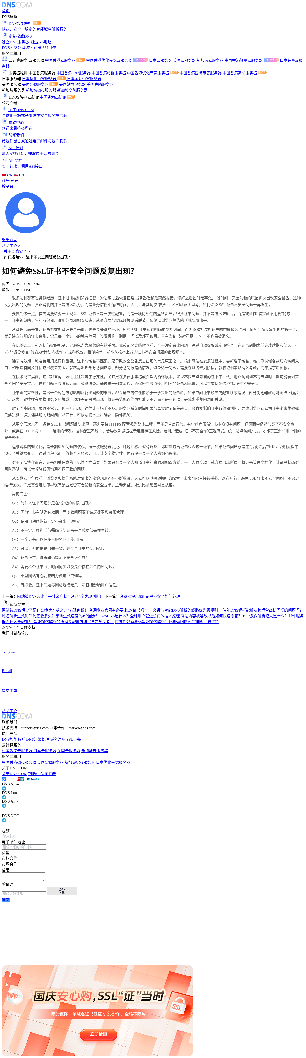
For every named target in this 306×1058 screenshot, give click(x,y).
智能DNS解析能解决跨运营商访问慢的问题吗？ (263, 610)
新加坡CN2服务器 (41, 90)
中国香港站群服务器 (109, 73)
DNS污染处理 (14, 48)
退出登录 (9, 240)
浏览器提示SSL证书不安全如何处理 (150, 596)
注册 (6, 181)
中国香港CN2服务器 (74, 73)
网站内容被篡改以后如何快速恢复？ (211, 616)
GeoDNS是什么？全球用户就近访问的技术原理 (140, 616)
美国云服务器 (185, 60)
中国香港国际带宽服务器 (201, 73)
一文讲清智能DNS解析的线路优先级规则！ (185, 610)
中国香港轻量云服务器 (244, 60)
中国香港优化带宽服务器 (148, 73)
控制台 (7, 186)
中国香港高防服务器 (240, 73)
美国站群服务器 (73, 84)
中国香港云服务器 (60, 60)
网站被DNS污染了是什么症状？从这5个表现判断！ (60, 596)
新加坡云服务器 (210, 60)
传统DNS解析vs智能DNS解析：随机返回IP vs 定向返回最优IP (167, 622)
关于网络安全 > (16, 251)
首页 (6, 11)
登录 (14, 181)
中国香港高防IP (53, 97)
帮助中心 (36, 774)
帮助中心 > (11, 246)
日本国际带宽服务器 (84, 79)
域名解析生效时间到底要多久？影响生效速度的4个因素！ (50, 616)
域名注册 (34, 48)
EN (21, 175)
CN (10, 175)
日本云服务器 (161, 60)
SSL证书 (49, 48)
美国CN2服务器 (35, 84)
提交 (6, 900)
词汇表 (50, 774)
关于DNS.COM (14, 774)
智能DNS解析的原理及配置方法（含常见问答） (73, 622)
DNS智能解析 (13, 739)
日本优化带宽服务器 (39, 79)
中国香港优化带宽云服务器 (109, 60)
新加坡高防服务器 (72, 90)
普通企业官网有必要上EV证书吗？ (118, 610)
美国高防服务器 (100, 84)
